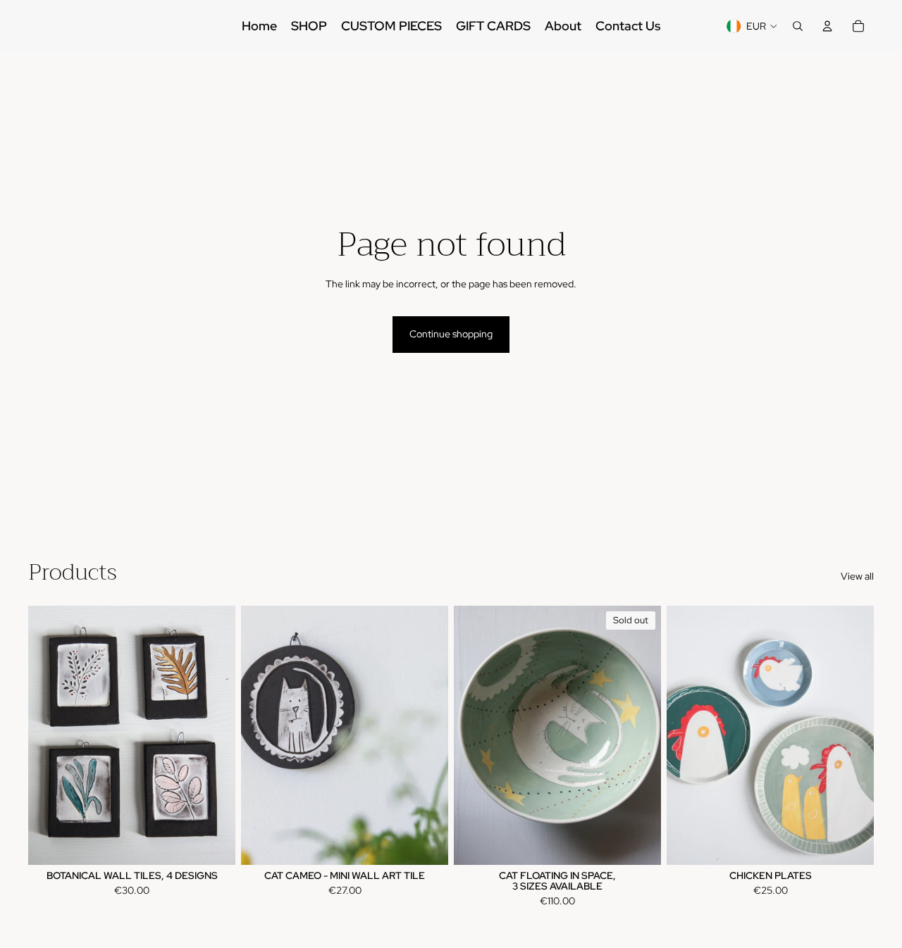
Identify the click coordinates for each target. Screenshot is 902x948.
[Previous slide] (49, 735)
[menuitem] (259, 26)
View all (857, 576)
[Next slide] (214, 735)
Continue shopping (451, 334)
